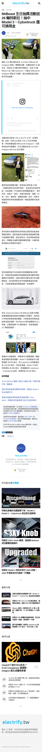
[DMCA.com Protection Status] (7, 432)
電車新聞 (9, 10)
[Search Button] (39, 3)
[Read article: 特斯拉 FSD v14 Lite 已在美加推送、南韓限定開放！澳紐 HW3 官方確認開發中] (6, 602)
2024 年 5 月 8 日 (10, 36)
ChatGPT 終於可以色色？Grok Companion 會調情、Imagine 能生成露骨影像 (15, 668)
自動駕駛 (6, 565)
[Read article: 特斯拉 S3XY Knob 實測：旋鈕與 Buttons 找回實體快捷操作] (21, 528)
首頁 (3, 10)
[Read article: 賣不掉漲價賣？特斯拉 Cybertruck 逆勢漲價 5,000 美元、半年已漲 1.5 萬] (6, 626)
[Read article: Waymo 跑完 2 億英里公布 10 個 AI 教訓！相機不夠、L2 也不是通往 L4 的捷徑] (6, 609)
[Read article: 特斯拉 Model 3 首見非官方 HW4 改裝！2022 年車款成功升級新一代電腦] (21, 557)
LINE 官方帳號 (13, 421)
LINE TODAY (28, 417)
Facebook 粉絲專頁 (9, 419)
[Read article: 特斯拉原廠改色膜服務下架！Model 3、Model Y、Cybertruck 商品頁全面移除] (21, 498)
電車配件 (6, 535)
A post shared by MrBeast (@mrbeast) (22, 131)
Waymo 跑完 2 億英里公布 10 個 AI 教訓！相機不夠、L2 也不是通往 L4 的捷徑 (25, 610)
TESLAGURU (15, 33)
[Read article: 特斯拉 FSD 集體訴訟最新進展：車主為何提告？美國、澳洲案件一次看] (6, 618)
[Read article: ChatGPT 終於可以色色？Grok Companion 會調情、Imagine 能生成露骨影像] (21, 652)
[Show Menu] (3, 3)
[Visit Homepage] (21, 3)
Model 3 (10, 436)
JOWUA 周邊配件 (14, 413)
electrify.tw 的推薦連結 (30, 407)
